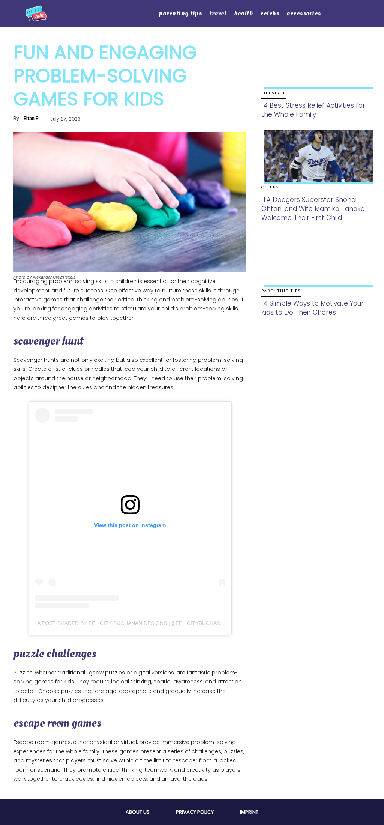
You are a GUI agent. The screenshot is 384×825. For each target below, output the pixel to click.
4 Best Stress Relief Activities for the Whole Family (313, 110)
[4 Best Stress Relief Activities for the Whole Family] (315, 67)
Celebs (270, 187)
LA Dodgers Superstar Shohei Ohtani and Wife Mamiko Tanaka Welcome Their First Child (313, 208)
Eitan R (31, 118)
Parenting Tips (281, 290)
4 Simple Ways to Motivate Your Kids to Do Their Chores (312, 308)
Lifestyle (273, 92)
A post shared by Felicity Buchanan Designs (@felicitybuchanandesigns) (145, 623)
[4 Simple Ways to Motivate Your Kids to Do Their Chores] (315, 265)
